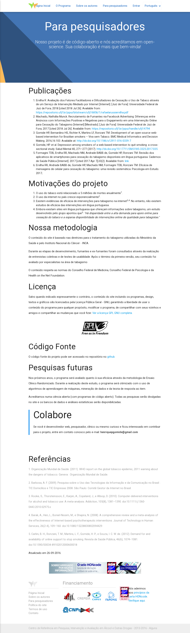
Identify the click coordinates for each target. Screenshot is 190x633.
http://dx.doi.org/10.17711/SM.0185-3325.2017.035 (127, 149)
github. (111, 356)
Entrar (136, 5)
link (127, 161)
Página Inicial (42, 5)
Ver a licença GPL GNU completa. (112, 313)
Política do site (38, 605)
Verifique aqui (136, 600)
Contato (33, 613)
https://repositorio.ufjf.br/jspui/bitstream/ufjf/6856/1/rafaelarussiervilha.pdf (82, 112)
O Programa (63, 5)
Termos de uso (38, 609)
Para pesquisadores (115, 5)
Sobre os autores (86, 5)
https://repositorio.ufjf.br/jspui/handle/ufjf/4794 (121, 128)
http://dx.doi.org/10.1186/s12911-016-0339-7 (104, 140)
